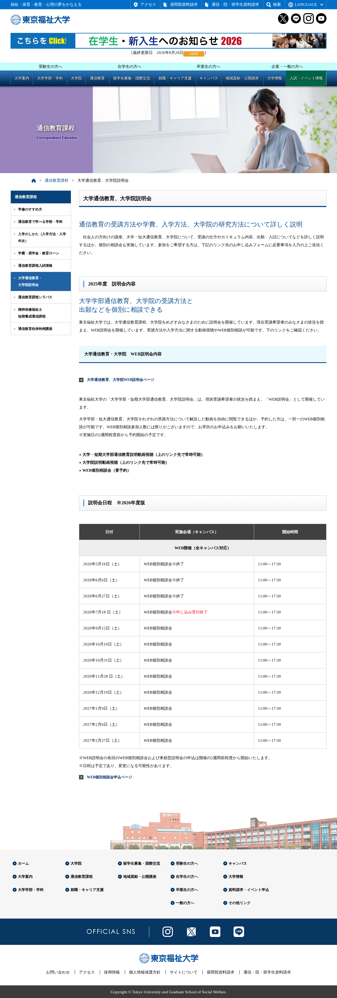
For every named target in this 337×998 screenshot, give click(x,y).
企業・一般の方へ (287, 66)
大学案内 (21, 78)
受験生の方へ (50, 66)
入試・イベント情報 (306, 78)
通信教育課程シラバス (35, 297)
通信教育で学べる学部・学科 (40, 222)
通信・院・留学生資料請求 (235, 4)
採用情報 (112, 972)
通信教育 (97, 78)
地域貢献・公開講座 (242, 78)
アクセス (148, 4)
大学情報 (274, 78)
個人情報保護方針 (145, 972)
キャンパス (209, 78)
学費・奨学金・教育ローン (38, 253)
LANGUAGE (306, 4)
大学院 (76, 78)
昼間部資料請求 (184, 4)
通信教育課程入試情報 (35, 266)
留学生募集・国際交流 (131, 78)
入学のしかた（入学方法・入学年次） (42, 237)
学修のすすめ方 (30, 209)
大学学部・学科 (50, 78)
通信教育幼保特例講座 (35, 329)
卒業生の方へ (208, 66)
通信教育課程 (56, 180)
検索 (277, 4)
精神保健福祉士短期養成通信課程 (32, 313)
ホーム (23, 863)
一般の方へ (185, 903)
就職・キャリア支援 (175, 78)
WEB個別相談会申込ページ (109, 777)
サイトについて (183, 972)
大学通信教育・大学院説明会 (30, 281)
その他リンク (240, 903)
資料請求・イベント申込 (249, 890)
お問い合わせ (58, 972)
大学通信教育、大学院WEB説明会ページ (120, 380)
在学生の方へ (129, 66)
